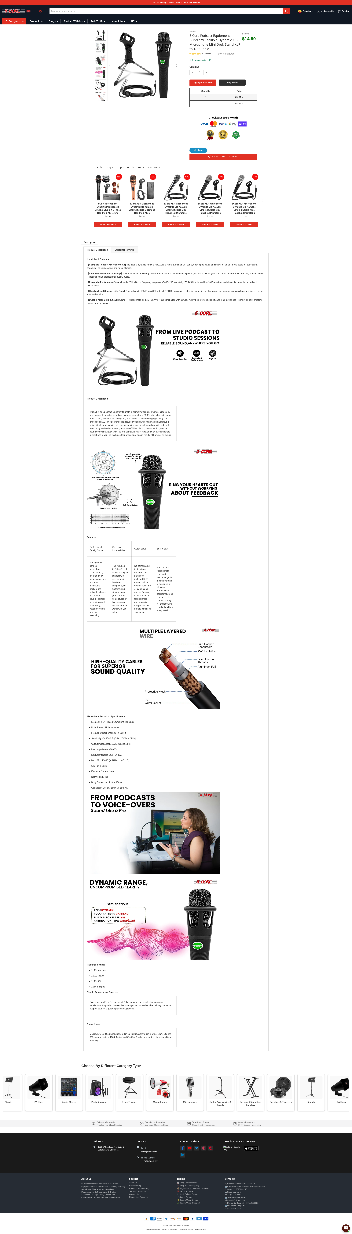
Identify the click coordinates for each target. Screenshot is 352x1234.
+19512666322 (251, 1203)
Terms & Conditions (137, 1191)
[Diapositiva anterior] (110, 65)
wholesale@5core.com (235, 1200)
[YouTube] (189, 1148)
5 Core (171, 1225)
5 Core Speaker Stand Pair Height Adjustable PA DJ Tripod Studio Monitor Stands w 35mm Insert (39, 1223)
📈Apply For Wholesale (187, 1183)
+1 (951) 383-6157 (149, 1161)
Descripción (89, 242)
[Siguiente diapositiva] (100, 99)
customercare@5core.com (253, 1186)
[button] (195, 54)
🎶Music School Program (188, 1194)
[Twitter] (196, 1148)
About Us (133, 1183)
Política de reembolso (153, 1229)
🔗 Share (198, 150)
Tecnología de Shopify (181, 1225)
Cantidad (194, 67)
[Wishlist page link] (40, 11)
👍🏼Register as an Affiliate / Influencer (193, 1188)
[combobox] (170, 11)
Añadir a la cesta (108, 224)
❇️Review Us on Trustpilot (188, 1203)
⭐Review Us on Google (187, 1200)
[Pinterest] (210, 1148)
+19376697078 (248, 1184)
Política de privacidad (169, 1229)
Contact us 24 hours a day (203, 1125)
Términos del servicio (186, 1229)
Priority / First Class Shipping (109, 1125)
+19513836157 (240, 1189)
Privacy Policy (135, 1185)
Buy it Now (232, 82)
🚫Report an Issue (185, 1191)
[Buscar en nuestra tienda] (286, 11)
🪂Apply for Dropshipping (188, 1185)
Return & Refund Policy (139, 1188)
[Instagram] (203, 1148)
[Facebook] (182, 1148)
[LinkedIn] (182, 1155)
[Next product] (262, 200)
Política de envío (200, 1229)
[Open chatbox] (346, 1228)
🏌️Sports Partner (184, 1197)
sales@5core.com (149, 1151)
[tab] (97, 250)
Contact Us (134, 1194)
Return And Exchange (138, 1197)
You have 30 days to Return (157, 1125)
